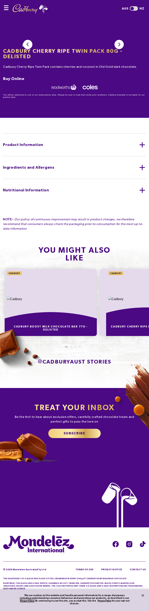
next (119, 44)
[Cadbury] (30, 7)
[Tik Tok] (143, 544)
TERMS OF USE (84, 569)
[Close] (143, 595)
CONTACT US (138, 569)
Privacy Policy (27, 601)
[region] (74, 600)
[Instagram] (129, 544)
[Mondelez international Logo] (38, 544)
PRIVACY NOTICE (111, 569)
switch (134, 8)
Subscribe (74, 433)
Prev (27, 44)
